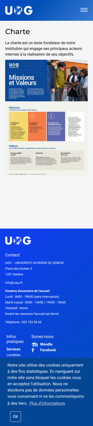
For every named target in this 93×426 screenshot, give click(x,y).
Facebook (48, 350)
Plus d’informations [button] (47, 403)
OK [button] (15, 416)
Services (13, 349)
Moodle (46, 344)
